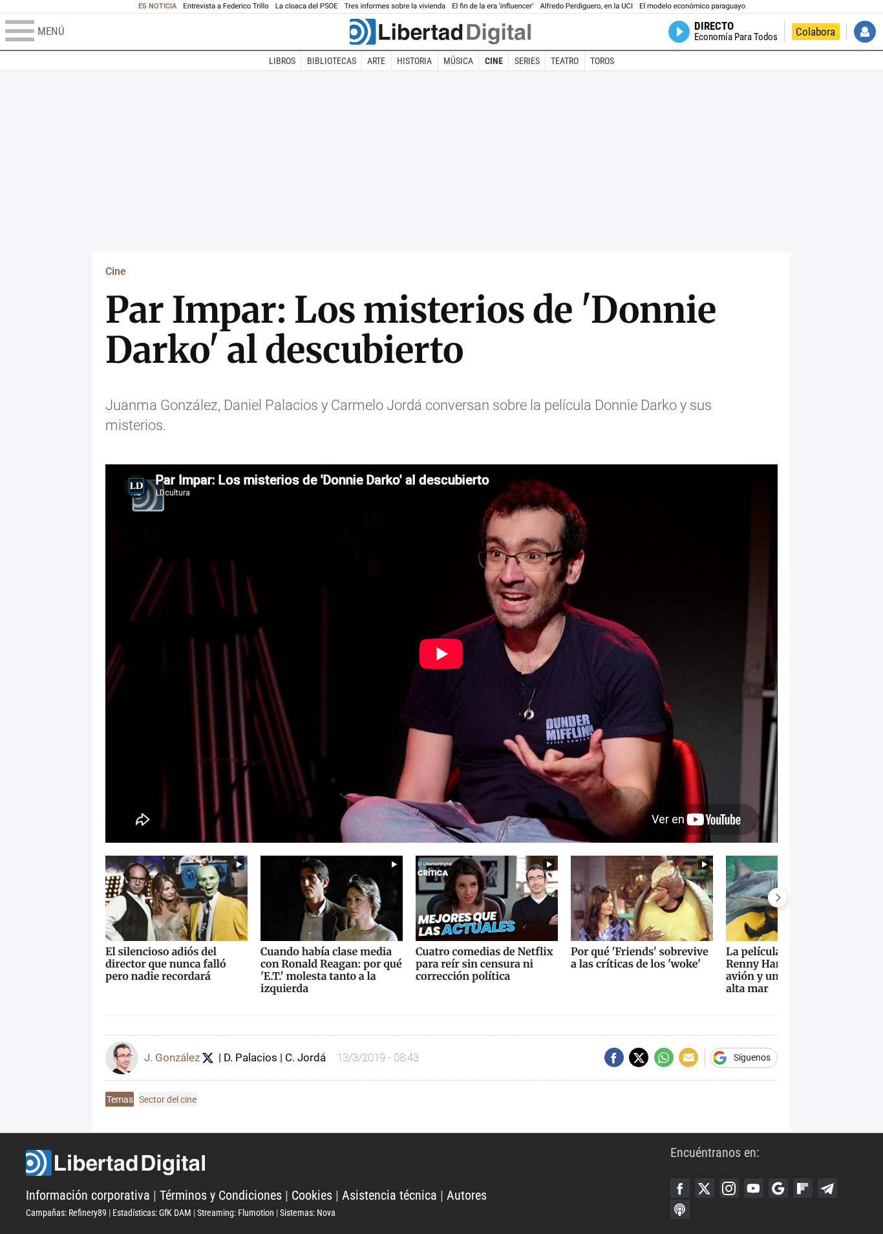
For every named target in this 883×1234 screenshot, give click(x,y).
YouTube (753, 1188)
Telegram (827, 1188)
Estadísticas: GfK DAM (151, 1212)
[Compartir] (614, 1057)
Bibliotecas (331, 61)
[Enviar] (664, 1057)
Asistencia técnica (389, 1195)
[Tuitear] (638, 1057)
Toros (602, 61)
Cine (494, 61)
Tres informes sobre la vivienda (395, 6)
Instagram (729, 1188)
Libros (282, 61)
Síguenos (752, 1057)
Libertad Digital (348, 1163)
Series (527, 61)
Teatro (565, 61)
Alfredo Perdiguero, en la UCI (586, 6)
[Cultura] (440, 32)
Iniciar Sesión (865, 32)
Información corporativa (88, 1195)
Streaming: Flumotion (235, 1212)
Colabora (815, 31)
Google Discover (778, 1188)
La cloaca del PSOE (306, 6)
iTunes (680, 1209)
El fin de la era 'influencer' (492, 6)
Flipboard (803, 1188)
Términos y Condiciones (221, 1195)
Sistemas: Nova (307, 1212)
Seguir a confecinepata (208, 1058)
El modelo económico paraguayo (692, 6)
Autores (467, 1195)
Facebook (680, 1188)
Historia (414, 61)
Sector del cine (168, 1099)
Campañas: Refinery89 (66, 1212)
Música (458, 61)
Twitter (704, 1188)
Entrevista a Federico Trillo (225, 6)
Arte (376, 61)
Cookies (312, 1195)
